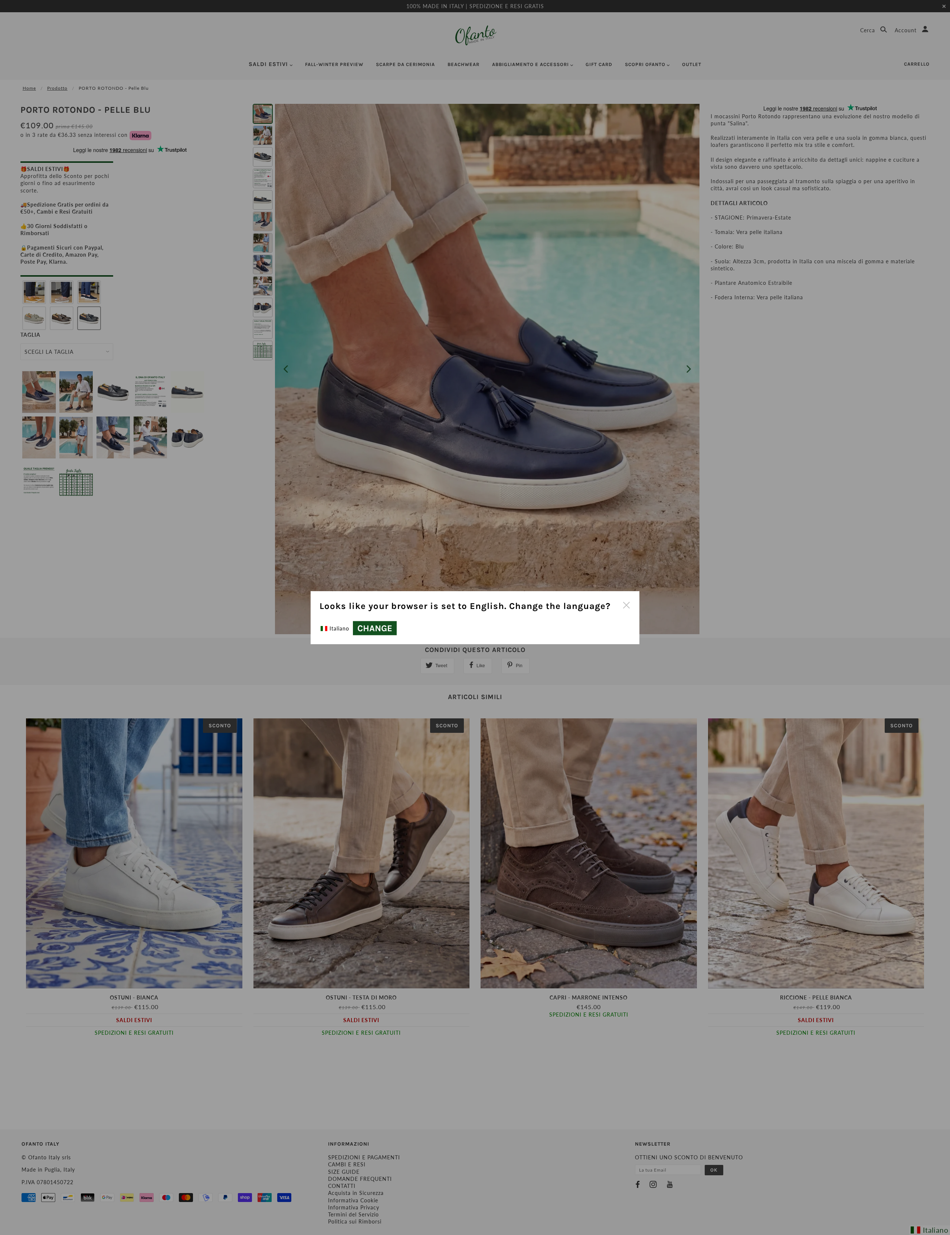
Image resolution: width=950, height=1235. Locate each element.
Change (374, 628)
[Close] (626, 604)
